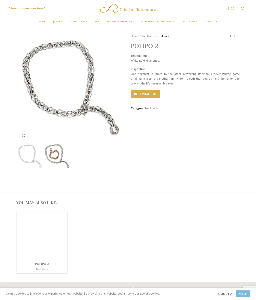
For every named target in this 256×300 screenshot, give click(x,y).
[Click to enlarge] (23, 135)
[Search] (243, 8)
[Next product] (238, 36)
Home (135, 36)
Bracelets (42, 269)
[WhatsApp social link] (232, 8)
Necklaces (148, 36)
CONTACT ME (147, 94)
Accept (243, 293)
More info (225, 293)
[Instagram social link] (227, 8)
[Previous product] (230, 36)
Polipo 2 (42, 264)
